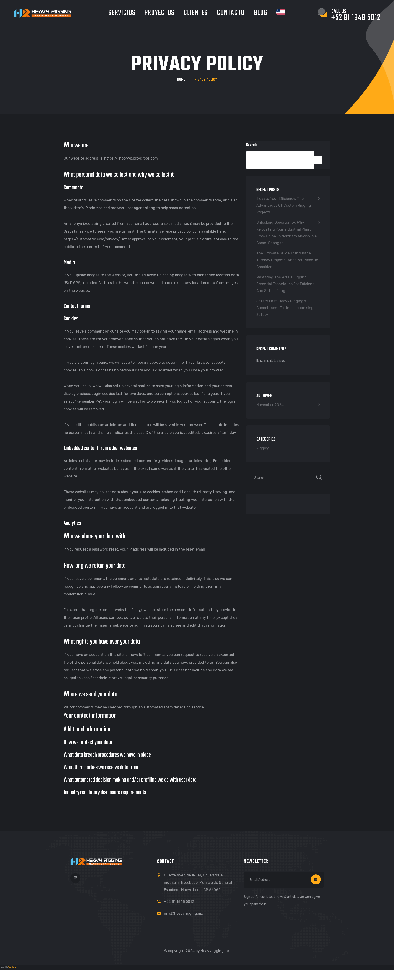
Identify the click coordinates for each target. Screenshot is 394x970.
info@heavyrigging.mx (183, 913)
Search (251, 145)
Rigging (263, 448)
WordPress (12, 967)
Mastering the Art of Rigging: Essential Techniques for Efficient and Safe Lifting (285, 284)
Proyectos (160, 13)
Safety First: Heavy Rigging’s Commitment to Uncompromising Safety (285, 308)
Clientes (196, 13)
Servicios (122, 13)
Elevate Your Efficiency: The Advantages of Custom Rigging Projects (283, 205)
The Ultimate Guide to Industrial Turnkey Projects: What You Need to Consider (287, 260)
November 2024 (270, 405)
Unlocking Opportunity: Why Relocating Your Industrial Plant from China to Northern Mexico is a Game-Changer (286, 232)
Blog (260, 13)
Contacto (231, 13)
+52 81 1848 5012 (179, 901)
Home (181, 79)
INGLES (280, 12)
